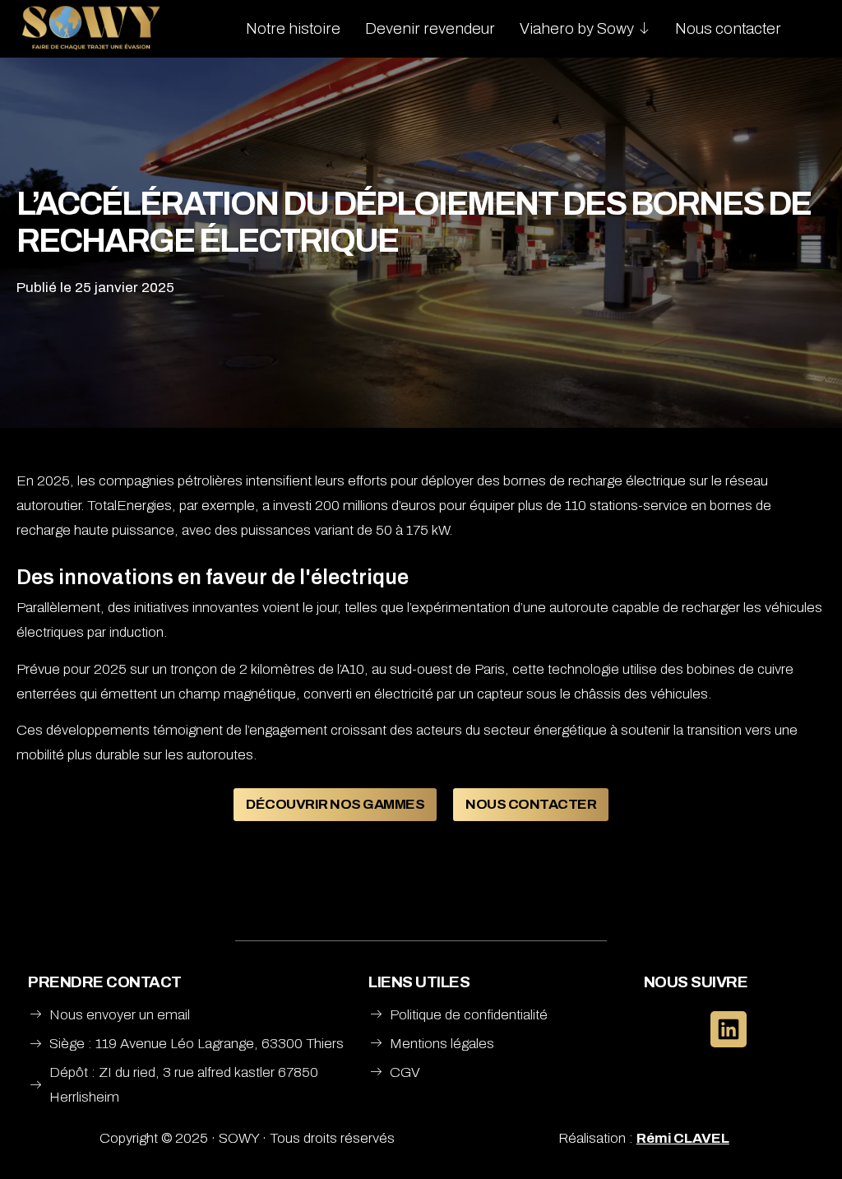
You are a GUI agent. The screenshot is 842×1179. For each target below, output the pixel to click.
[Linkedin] (728, 1029)
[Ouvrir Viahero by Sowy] (644, 29)
